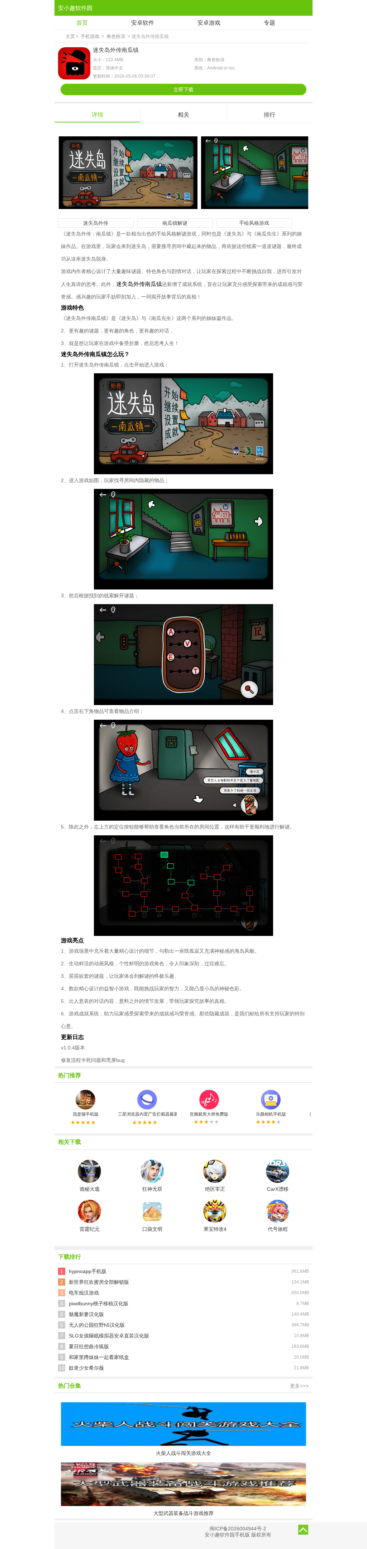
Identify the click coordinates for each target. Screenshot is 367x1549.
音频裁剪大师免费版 (209, 1114)
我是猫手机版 (86, 1114)
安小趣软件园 (75, 8)
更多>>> (299, 1386)
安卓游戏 (208, 23)
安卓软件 (142, 23)
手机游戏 (90, 36)
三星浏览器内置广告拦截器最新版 (147, 1114)
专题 (269, 23)
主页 (70, 36)
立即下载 (183, 89)
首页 (82, 23)
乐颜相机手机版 (271, 1114)
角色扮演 (115, 36)
